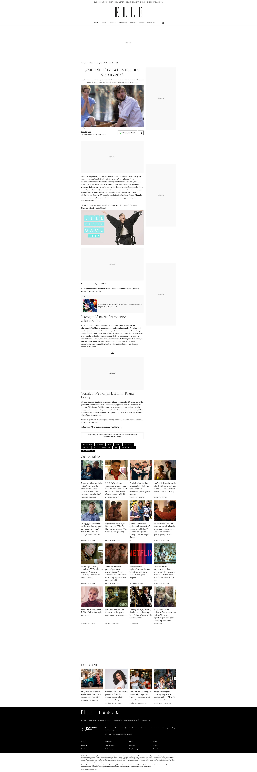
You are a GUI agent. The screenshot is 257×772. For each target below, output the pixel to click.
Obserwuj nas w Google (128, 133)
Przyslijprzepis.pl (133, 749)
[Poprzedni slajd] (81, 678)
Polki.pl (131, 741)
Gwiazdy (128, 444)
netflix (85, 447)
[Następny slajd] (175, 678)
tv (116, 447)
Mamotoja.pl (108, 741)
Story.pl (155, 749)
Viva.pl (155, 741)
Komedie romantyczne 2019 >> (94, 284)
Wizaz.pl (155, 745)
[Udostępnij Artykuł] (141, 133)
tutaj (96, 769)
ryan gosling (88, 451)
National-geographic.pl (111, 749)
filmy (118, 444)
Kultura (100, 444)
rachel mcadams (128, 447)
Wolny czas (87, 444)
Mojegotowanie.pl (110, 745)
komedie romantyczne (109, 182)
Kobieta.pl (132, 745)
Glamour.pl (84, 745)
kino (109, 444)
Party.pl (83, 741)
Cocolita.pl (84, 749)
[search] (163, 23)
